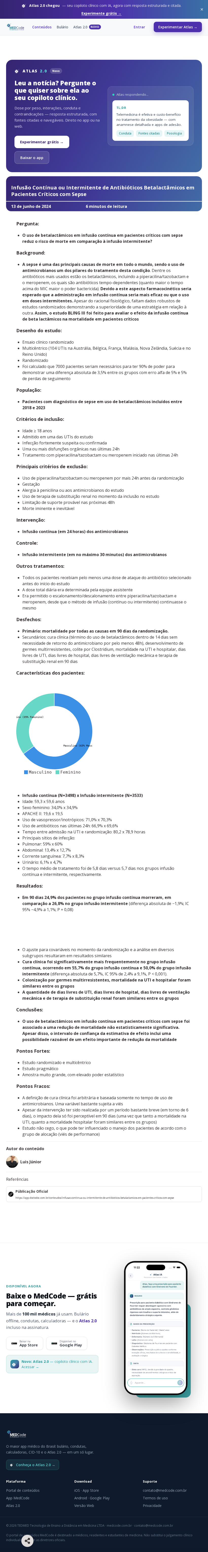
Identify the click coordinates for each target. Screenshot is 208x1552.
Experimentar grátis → (42, 141)
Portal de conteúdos (23, 1490)
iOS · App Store (86, 1490)
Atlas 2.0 (86, 27)
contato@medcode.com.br (165, 1490)
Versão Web (84, 1505)
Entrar (139, 27)
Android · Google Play (92, 1498)
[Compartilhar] (27, 1541)
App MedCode (17, 1498)
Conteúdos (41, 27)
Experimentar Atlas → (177, 27)
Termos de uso (155, 1498)
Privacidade (152, 1505)
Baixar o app (31, 157)
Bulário (62, 27)
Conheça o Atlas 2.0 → (35, 1464)
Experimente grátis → (101, 13)
